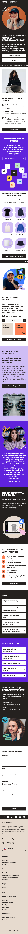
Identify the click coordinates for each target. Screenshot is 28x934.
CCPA (3, 892)
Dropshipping (5, 905)
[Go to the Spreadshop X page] (24, 817)
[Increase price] (24, 320)
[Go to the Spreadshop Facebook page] (8, 817)
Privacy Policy (5, 890)
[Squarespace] (4, 171)
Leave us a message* (7, 794)
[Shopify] (17, 165)
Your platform (5, 781)
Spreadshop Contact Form (9, 862)
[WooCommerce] (24, 175)
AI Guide (4, 909)
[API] (9, 178)
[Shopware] (7, 166)
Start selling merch (14, 386)
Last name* (5, 762)
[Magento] (12, 185)
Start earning (14, 129)
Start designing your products (14, 256)
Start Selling (5, 865)
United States (7, 784)
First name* (5, 755)
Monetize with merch (14, 339)
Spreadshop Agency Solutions (10, 877)
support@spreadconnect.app (12, 704)
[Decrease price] (3, 320)
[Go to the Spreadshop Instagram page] (4, 817)
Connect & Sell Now (14, 55)
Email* (3, 768)
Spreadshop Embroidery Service (10, 875)
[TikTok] (21, 170)
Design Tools (5, 907)
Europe (16, 784)
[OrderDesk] (19, 181)
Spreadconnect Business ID (9, 775)
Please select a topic (7, 788)
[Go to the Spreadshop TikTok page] (12, 817)
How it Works (5, 900)
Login (14, 60)
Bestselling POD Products (8, 917)
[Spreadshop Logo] (9, 2)
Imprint (4, 887)
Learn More (5, 860)
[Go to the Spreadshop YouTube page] (20, 817)
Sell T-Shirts (5, 919)
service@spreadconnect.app (12, 709)
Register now (14, 583)
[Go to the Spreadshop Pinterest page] (16, 817)
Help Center (5, 879)
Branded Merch (6, 873)
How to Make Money (7, 902)
